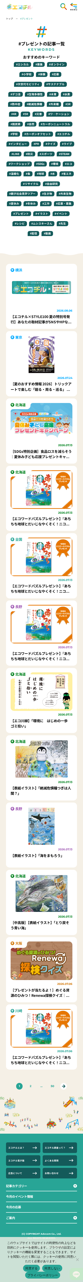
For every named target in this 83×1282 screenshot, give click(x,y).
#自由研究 (51, 184)
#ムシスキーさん (41, 223)
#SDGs (40, 164)
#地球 (40, 173)
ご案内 (10, 1217)
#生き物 (47, 193)
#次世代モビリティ (28, 84)
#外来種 (54, 104)
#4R (13, 114)
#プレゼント (26, 18)
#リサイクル (31, 184)
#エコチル (63, 134)
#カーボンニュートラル (55, 124)
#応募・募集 (63, 203)
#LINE (15, 154)
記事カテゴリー (16, 1185)
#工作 (46, 203)
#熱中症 (15, 104)
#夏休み (14, 203)
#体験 (41, 74)
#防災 (29, 154)
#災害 (38, 114)
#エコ (68, 164)
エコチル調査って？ (55, 1147)
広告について (15, 1173)
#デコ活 (16, 94)
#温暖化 (14, 173)
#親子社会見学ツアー (22, 193)
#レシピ (20, 223)
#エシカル (22, 64)
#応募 (55, 74)
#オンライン (57, 64)
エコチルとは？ (16, 1147)
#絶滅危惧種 (34, 104)
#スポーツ (46, 154)
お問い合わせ (52, 1173)
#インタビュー (18, 144)
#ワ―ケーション (58, 114)
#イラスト (42, 213)
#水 (52, 173)
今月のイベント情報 (19, 1196)
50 (52, 1086)
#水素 (66, 94)
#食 (28, 173)
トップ (9, 18)
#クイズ (51, 144)
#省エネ (66, 173)
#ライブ (67, 144)
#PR (36, 144)
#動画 (47, 233)
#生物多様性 (35, 94)
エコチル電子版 (16, 1160)
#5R (25, 114)
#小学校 (27, 74)
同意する (31, 1268)
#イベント (61, 213)
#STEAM (64, 154)
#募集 (39, 64)
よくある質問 (52, 1160)
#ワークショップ (19, 164)
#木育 (52, 94)
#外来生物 (65, 193)
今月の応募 (13, 1207)
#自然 (30, 124)
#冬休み (31, 203)
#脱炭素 (16, 124)
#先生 (62, 223)
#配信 (33, 233)
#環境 (54, 164)
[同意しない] (77, 1259)
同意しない (52, 1268)
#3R (68, 104)
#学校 (14, 134)
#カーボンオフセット (37, 134)
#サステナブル (55, 84)
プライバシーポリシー (42, 1275)
